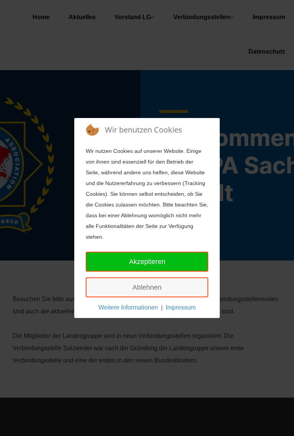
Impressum (181, 307)
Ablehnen (147, 287)
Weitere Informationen (128, 307)
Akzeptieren (147, 262)
